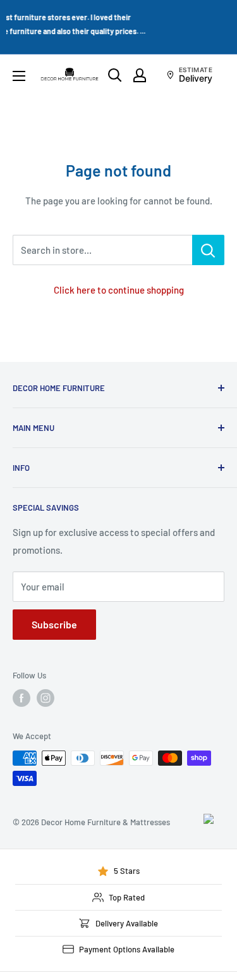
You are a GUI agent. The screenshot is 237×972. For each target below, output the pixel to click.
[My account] (139, 75)
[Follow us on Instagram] (45, 698)
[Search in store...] (208, 250)
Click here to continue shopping (119, 290)
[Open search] (115, 75)
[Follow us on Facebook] (21, 698)
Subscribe (54, 624)
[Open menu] (19, 76)
